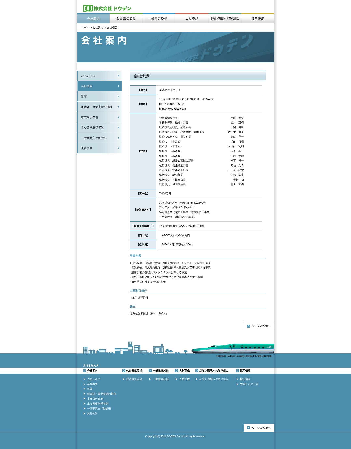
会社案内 (93, 18)
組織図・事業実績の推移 (96, 106)
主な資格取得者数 (92, 127)
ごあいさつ (88, 75)
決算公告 (86, 148)
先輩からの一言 (249, 384)
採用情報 (257, 18)
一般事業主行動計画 (94, 137)
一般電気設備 (159, 18)
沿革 (84, 96)
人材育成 (191, 18)
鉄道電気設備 (126, 18)
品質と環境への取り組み (224, 18)
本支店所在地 (89, 117)
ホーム (85, 27)
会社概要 (86, 86)
